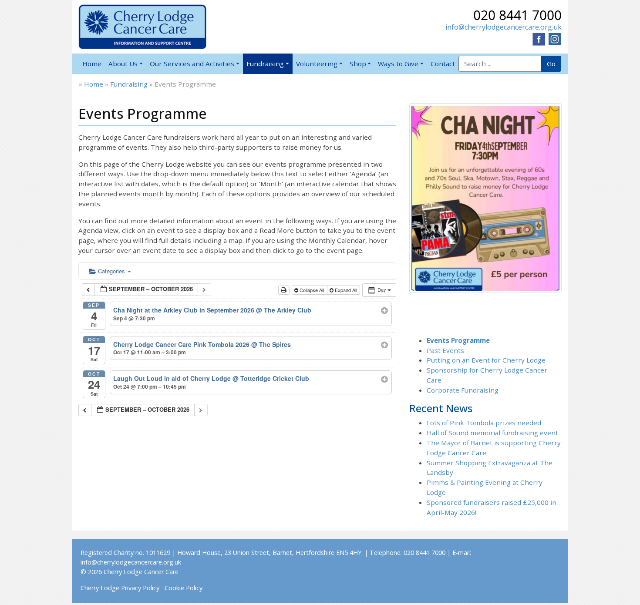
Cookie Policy (183, 588)
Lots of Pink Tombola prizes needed (484, 422)
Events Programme (458, 340)
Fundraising (265, 63)
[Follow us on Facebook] (539, 38)
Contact (443, 63)
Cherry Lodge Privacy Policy (120, 588)
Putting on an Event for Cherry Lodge (486, 360)
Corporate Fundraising (463, 390)
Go (551, 63)
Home (91, 63)
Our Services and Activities (192, 63)
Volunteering (316, 63)
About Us (123, 63)
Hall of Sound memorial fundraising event (492, 432)
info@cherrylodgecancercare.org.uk (503, 27)
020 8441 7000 (517, 15)
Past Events (445, 350)
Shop (358, 63)
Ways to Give (398, 63)
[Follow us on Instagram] (555, 38)
